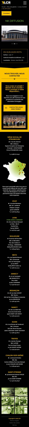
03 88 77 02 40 (15, 154)
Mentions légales (14, 420)
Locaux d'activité (22, 7)
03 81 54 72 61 (15, 301)
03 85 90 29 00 (15, 366)
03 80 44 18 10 (15, 332)
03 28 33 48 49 (15, 212)
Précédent (6, 13)
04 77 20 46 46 (15, 381)
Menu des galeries (11, 7)
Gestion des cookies (14, 423)
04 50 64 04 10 (15, 284)
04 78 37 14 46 (15, 230)
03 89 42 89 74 (15, 249)
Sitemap (14, 425)
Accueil (3, 7)
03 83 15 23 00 (15, 316)
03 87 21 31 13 (15, 268)
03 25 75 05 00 (15, 349)
